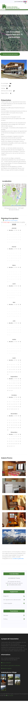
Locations (13, 28)
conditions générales (18, 558)
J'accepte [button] (2, 9)
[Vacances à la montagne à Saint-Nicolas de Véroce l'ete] (3, 676)
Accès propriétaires (19, 1)
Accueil (5, 28)
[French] (26, 2)
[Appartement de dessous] (14, 69)
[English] (24, 2)
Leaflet (12, 205)
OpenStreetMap (18, 205)
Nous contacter (6, 662)
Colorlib (11, 695)
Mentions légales (6, 668)
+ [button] (4, 185)
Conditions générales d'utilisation (11, 665)
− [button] (4, 188)
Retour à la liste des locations (11, 54)
